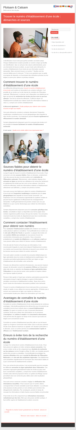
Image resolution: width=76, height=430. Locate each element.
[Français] (55, 6)
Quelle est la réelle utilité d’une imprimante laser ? (28, 130)
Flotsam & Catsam (15, 7)
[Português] (69, 6)
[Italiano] (66, 6)
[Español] (60, 6)
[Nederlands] (71, 6)
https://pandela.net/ (58, 42)
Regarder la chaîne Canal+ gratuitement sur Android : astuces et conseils (25, 411)
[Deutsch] (63, 6)
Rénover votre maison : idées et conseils (34, 416)
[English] (58, 6)
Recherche (54, 32)
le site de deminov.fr (58, 49)
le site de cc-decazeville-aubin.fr (62, 52)
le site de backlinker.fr (59, 45)
